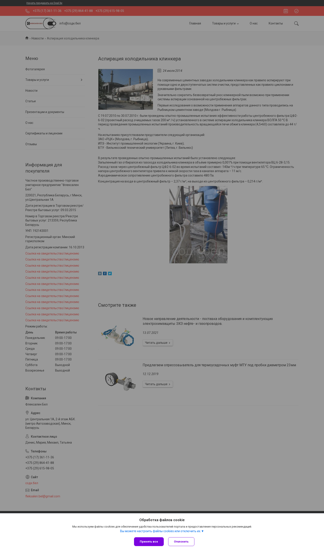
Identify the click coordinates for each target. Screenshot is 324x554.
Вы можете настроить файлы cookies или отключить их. (160, 531)
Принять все (149, 541)
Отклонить (181, 541)
